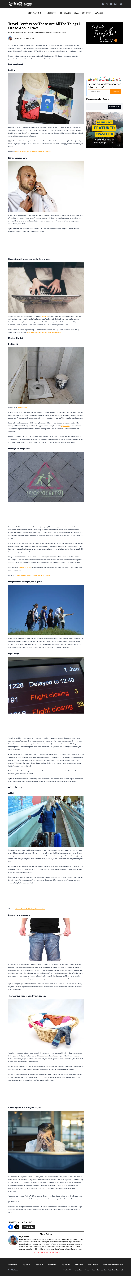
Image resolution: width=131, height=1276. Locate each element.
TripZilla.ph (66, 1264)
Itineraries (65, 13)
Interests (51, 13)
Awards (99, 13)
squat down (65, 426)
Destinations (34, 13)
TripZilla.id (26, 1264)
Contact (86, 13)
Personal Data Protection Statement (110, 1270)
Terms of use (78, 1270)
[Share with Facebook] (10, 1226)
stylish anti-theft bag (24, 567)
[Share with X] (16, 1226)
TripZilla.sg (79, 1264)
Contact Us (67, 1270)
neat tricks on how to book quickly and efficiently (44, 332)
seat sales (45, 316)
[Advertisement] (46, 244)
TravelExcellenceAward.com (113, 1264)
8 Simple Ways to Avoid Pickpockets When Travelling (32, 575)
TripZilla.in (39, 1264)
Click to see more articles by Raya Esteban (51, 1253)
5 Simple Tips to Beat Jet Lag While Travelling (30, 909)
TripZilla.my (52, 1264)
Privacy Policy (90, 1270)
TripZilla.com (12, 1264)
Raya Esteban (24, 1237)
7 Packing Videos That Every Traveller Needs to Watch (32, 151)
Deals (77, 13)
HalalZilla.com (93, 1264)
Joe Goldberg (22, 407)
